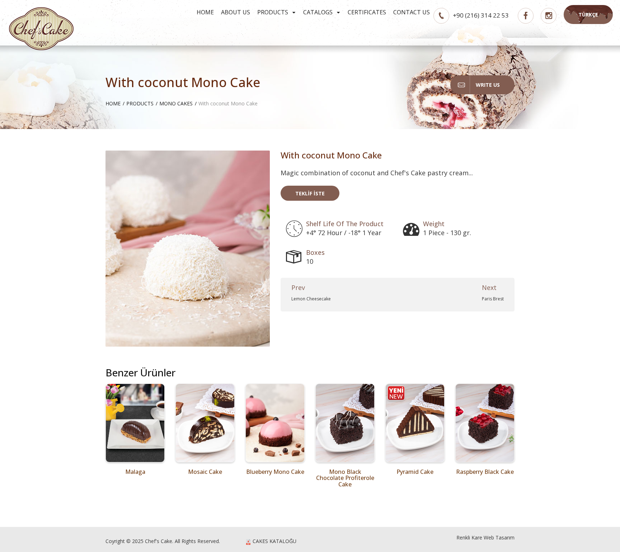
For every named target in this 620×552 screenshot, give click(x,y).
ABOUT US (235, 12)
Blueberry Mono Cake (275, 472)
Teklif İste (310, 193)
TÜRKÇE (588, 14)
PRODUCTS (273, 12)
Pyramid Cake (414, 472)
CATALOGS (318, 12)
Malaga (135, 472)
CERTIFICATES (367, 12)
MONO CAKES (176, 103)
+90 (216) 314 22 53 (481, 15)
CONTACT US (411, 12)
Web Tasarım (499, 537)
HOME (205, 12)
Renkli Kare (469, 537)
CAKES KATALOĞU (273, 541)
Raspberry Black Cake (485, 472)
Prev (298, 287)
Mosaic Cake (205, 472)
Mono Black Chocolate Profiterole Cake (345, 478)
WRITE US (488, 84)
